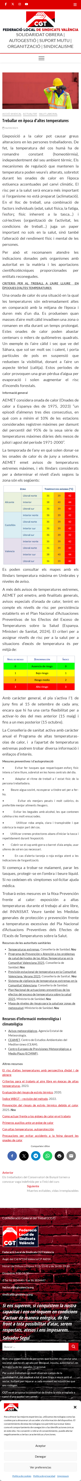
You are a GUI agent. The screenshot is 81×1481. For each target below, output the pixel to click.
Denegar (40, 1456)
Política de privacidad (44, 1476)
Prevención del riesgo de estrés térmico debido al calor (40, 1105)
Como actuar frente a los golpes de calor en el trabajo (36, 1116)
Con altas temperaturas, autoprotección (28, 1129)
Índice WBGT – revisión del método (25, 1098)
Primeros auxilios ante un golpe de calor (27, 1122)
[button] (75, 1407)
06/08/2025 (11, 127)
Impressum (63, 1476)
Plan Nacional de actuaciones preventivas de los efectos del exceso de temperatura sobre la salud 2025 (39, 994)
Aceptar (40, 1445)
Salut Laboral (48, 113)
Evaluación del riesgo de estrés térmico (27, 1092)
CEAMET (14, 1040)
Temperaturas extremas (23, 949)
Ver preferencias (40, 1467)
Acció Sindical (11, 113)
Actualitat (30, 113)
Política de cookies (21, 1476)
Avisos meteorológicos (22, 1031)
